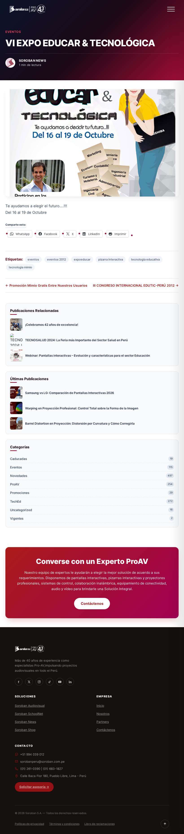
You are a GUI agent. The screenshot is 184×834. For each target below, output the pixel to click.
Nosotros (103, 713)
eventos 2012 (56, 259)
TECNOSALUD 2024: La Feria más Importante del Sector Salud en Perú (76, 340)
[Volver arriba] (165, 824)
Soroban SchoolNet (29, 713)
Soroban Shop (25, 730)
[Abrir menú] (171, 9)
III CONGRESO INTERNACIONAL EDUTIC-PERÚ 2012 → (136, 285)
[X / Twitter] (29, 682)
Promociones (91, 493)
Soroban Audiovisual (30, 705)
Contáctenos (92, 603)
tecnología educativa (145, 259)
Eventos (13, 32)
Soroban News (25, 722)
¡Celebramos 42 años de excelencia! (51, 324)
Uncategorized (91, 510)
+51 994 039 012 (32, 754)
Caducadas (91, 459)
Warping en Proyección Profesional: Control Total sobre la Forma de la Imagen (81, 408)
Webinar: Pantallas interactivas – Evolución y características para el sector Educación (87, 355)
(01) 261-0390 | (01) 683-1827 (41, 768)
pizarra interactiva (110, 259)
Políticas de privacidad (29, 824)
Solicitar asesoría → (34, 787)
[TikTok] (49, 682)
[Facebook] (18, 682)
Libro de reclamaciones (99, 824)
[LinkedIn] (70, 682)
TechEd (91, 501)
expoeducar (82, 259)
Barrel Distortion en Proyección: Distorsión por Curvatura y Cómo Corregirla (80, 423)
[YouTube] (60, 682)
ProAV (91, 484)
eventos (33, 259)
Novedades (91, 476)
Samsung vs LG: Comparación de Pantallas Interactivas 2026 (69, 393)
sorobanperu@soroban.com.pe (42, 761)
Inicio (100, 705)
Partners (102, 722)
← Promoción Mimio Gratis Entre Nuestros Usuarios (46, 285)
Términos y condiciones (64, 824)
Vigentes (91, 518)
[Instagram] (39, 682)
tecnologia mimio (20, 267)
